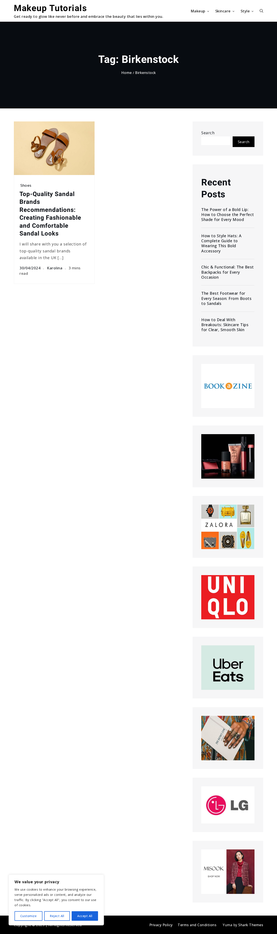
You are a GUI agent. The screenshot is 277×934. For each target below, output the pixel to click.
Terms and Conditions (197, 925)
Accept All (84, 916)
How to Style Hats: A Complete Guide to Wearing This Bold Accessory (221, 243)
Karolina (54, 267)
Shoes (25, 185)
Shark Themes (250, 925)
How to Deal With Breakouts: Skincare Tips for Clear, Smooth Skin (224, 324)
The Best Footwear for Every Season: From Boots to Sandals (226, 298)
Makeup (198, 10)
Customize (28, 916)
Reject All (57, 916)
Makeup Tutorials (50, 8)
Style (245, 10)
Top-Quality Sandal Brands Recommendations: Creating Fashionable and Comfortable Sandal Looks (50, 213)
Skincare (223, 10)
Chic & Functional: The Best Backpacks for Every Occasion (227, 272)
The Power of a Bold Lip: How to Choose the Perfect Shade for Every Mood (227, 214)
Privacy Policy (161, 925)
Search (207, 132)
